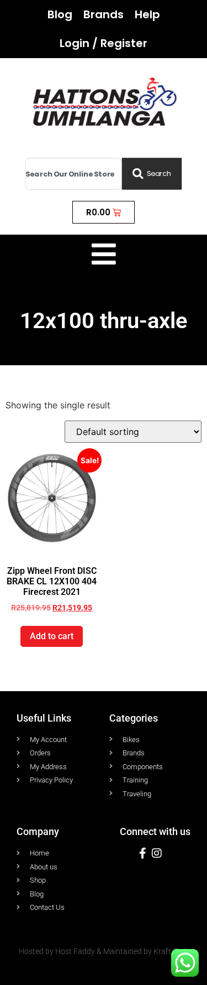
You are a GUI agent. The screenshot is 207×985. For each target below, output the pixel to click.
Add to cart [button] (51, 636)
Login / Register (103, 43)
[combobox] (73, 174)
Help (147, 14)
